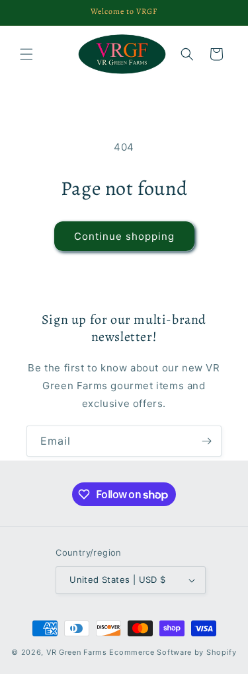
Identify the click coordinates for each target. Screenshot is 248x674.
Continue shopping (124, 236)
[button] (26, 54)
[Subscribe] (206, 441)
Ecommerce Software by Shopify (172, 652)
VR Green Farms (76, 652)
